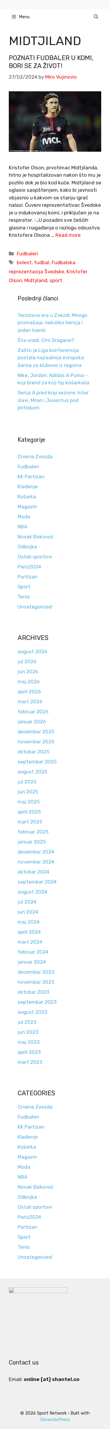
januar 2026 (32, 722)
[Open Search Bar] (96, 17)
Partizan (27, 577)
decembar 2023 (36, 972)
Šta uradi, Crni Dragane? (46, 340)
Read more (68, 235)
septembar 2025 (37, 762)
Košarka (27, 497)
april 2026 (29, 691)
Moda (24, 517)
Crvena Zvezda (35, 456)
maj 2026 (29, 681)
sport (56, 280)
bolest (24, 262)
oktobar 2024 (33, 872)
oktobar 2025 (33, 752)
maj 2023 (29, 1042)
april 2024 (29, 932)
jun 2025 (28, 792)
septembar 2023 (37, 1002)
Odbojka (27, 547)
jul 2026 (27, 661)
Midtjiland (35, 280)
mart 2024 (30, 942)
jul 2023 (27, 1022)
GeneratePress (55, 1419)
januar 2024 (32, 962)
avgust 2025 (32, 772)
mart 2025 (30, 822)
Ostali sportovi (35, 557)
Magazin (27, 507)
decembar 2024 (36, 852)
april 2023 (29, 1052)
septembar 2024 (37, 882)
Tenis (24, 597)
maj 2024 (29, 922)
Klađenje (28, 486)
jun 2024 (28, 912)
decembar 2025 (36, 732)
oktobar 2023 (33, 992)
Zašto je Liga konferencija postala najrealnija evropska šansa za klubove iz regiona (51, 357)
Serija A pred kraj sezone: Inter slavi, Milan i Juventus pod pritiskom (53, 400)
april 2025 (29, 812)
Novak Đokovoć (35, 537)
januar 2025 (32, 842)
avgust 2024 (32, 892)
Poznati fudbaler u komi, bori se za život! (51, 62)
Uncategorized (35, 607)
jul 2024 (27, 902)
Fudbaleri (27, 254)
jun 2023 (28, 1032)
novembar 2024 (36, 862)
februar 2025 (33, 832)
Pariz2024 (29, 567)
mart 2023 (30, 1062)
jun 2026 (28, 671)
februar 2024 (33, 952)
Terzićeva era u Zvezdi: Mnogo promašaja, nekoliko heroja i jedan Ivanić (52, 322)
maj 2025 (29, 802)
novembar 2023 (36, 982)
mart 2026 (30, 701)
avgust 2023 (32, 1012)
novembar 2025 (36, 742)
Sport (24, 587)
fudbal (41, 262)
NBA (22, 527)
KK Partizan (31, 476)
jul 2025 (27, 782)
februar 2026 (33, 711)
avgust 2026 (32, 651)
